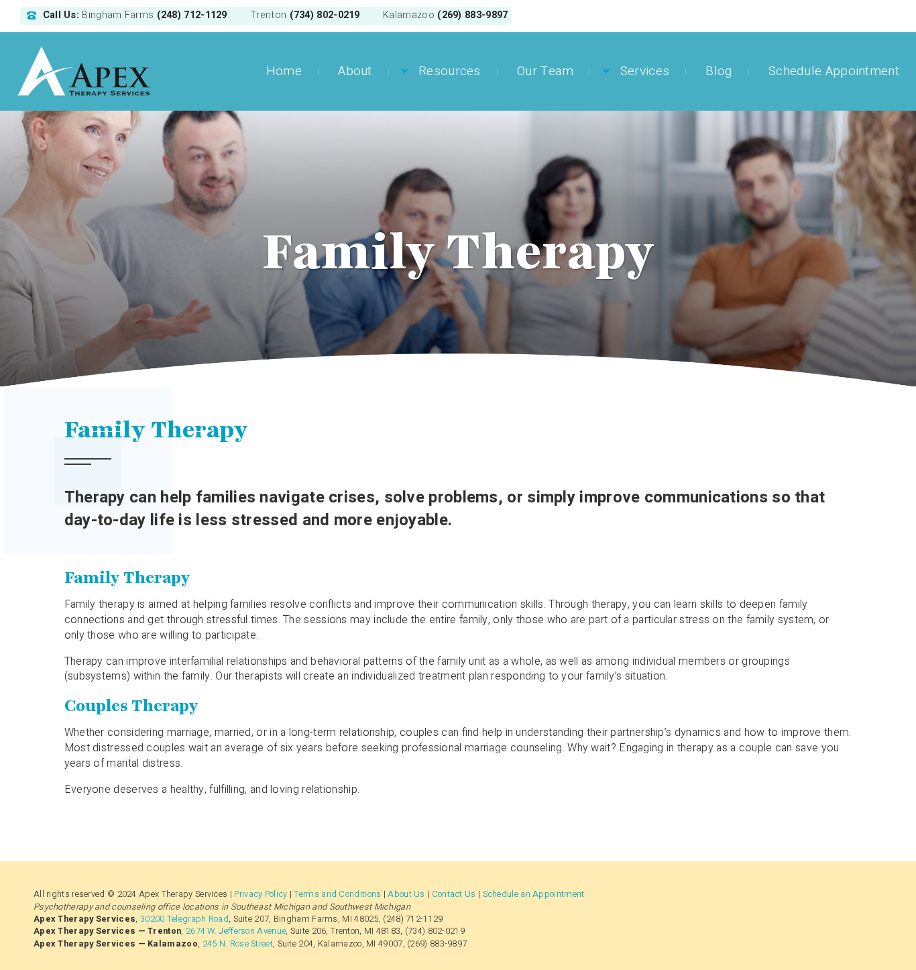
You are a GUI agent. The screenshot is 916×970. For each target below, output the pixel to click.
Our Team (545, 71)
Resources (449, 71)
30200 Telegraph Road (184, 919)
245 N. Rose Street (238, 944)
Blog (718, 71)
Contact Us (454, 894)
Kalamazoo (409, 15)
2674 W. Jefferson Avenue (236, 931)
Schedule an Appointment (534, 894)
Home (284, 71)
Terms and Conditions (337, 894)
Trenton (268, 15)
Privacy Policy (260, 894)
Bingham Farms (118, 15)
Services (644, 71)
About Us (406, 894)
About (355, 71)
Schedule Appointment (833, 71)
